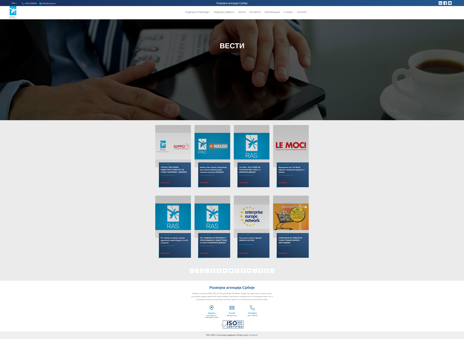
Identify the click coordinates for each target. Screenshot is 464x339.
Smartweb (253, 335)
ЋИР (13, 3)
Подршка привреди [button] (197, 12)
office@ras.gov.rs (49, 3)
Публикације (272, 12)
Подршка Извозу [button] (224, 12)
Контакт (302, 12)
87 (237, 271)
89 (249, 271)
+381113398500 (30, 3)
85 (225, 271)
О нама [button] (288, 12)
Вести (242, 12)
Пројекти (255, 12)
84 (219, 271)
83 (213, 271)
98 (261, 271)
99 (267, 271)
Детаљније (165, 182)
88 (243, 271)
